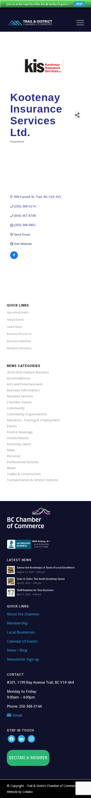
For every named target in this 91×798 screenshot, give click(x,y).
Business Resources (19, 334)
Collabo (28, 792)
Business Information (23, 390)
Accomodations (18, 378)
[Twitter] (21, 739)
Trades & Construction (24, 474)
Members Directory (19, 348)
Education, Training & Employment (33, 420)
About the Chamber (23, 614)
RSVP (79, 4)
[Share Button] (77, 115)
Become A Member (19, 341)
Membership (17, 623)
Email (17, 715)
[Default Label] (31, 739)
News (11, 450)
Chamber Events (19, 402)
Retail (11, 468)
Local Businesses (21, 632)
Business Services (20, 396)
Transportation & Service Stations (32, 480)
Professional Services (23, 462)
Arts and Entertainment (25, 384)
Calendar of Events (22, 641)
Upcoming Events (18, 312)
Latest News (14, 326)
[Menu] (78, 23)
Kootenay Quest (19, 444)
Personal (13, 456)
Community (16, 408)
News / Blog (17, 650)
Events (12, 426)
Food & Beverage (20, 432)
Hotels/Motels (18, 438)
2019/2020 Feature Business (28, 372)
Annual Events (15, 319)
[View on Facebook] (14, 258)
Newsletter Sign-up (23, 659)
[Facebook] (11, 739)
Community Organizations (27, 414)
